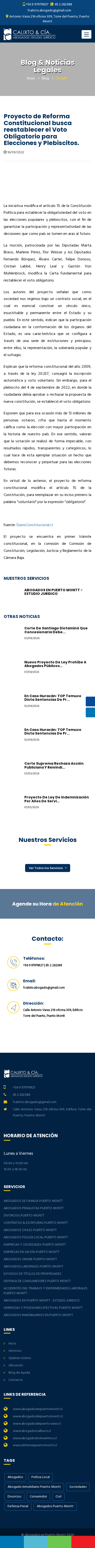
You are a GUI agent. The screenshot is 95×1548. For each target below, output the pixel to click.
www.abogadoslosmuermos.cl (35, 1438)
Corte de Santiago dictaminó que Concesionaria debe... (56, 630)
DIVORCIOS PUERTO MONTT (24, 1215)
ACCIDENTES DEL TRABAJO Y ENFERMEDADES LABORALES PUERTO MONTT (45, 1291)
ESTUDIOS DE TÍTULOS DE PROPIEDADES (32, 1274)
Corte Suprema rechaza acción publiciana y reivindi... (54, 765)
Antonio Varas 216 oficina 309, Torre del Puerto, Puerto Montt (49, 19)
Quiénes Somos (20, 1358)
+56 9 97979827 (37, 4)
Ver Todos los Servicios (46, 868)
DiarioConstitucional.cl (35, 525)
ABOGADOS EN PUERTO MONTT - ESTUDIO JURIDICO (53, 592)
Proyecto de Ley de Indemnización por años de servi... (56, 799)
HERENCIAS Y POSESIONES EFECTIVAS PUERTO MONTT (43, 1308)
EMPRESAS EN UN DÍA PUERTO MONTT (31, 1252)
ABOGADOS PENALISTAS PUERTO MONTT (34, 1208)
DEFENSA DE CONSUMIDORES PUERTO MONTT (37, 1281)
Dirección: (33, 1003)
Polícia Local (40, 1477)
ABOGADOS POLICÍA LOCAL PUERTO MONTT (36, 1237)
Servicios (15, 1351)
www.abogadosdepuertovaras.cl (37, 1424)
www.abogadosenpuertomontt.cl (38, 1409)
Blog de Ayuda (19, 1373)
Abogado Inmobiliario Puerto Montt (34, 1487)
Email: (29, 981)
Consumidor (38, 1496)
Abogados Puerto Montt (55, 1506)
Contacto (16, 1380)
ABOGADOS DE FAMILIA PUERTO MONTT (33, 1201)
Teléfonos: (34, 958)
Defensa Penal (18, 1506)
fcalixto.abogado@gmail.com (49, 10)
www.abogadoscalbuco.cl (32, 1431)
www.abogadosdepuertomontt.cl (38, 1416)
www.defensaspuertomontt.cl (35, 1445)
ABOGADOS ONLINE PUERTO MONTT (30, 1259)
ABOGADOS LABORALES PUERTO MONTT (33, 1266)
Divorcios (14, 1496)
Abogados (15, 1477)
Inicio (31, 78)
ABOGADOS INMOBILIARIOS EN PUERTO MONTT (38, 1315)
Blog (45, 78)
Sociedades (77, 1487)
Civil (58, 1496)
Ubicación (16, 1365)
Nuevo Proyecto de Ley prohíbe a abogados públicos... (55, 664)
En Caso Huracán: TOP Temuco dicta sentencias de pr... (52, 697)
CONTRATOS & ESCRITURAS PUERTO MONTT (36, 1223)
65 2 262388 (63, 4)
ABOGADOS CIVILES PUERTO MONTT (30, 1230)
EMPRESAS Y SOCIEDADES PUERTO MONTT (35, 1245)
